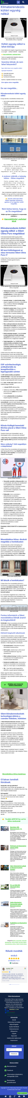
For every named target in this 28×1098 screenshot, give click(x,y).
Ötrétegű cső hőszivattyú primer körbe (18, 846)
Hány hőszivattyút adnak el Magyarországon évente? (18, 867)
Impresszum (14, 1040)
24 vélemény (12, 960)
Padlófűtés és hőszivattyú (18, 923)
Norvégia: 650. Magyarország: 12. (16, 828)
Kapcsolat (14, 1036)
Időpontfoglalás (14, 1024)
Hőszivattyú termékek (14, 1022)
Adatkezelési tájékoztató (14, 1038)
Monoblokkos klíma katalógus (14, 774)
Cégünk (14, 1033)
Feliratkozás (14, 1053)
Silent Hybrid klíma (21, 944)
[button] (18, 2)
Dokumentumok (14, 1029)
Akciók (14, 1020)
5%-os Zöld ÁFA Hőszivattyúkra (15, 886)
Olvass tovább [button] (5, 980)
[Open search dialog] (23, 2)
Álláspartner (14, 1031)
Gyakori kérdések (14, 1026)
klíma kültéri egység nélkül (19, 942)
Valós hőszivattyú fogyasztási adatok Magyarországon (16, 904)
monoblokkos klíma (10, 944)
